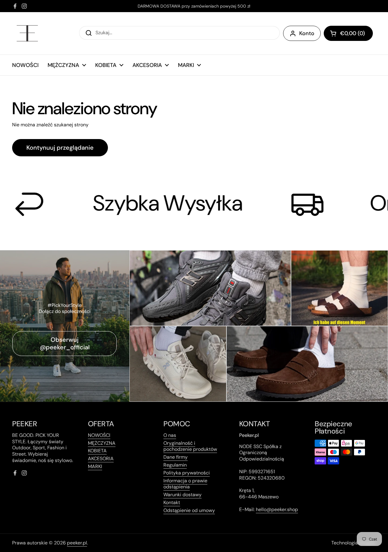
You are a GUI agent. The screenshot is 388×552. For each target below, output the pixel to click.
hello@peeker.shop (277, 509)
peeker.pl (77, 543)
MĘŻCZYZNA (101, 443)
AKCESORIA (101, 458)
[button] (348, 33)
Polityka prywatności (186, 473)
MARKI (95, 466)
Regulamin (175, 465)
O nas (169, 435)
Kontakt (171, 502)
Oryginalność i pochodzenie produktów (190, 446)
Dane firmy (175, 457)
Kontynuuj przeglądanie (60, 147)
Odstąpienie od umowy (189, 510)
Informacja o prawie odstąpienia (185, 483)
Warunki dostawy (182, 494)
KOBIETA (97, 450)
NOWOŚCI (99, 435)
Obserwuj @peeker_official (65, 343)
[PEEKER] (27, 33)
